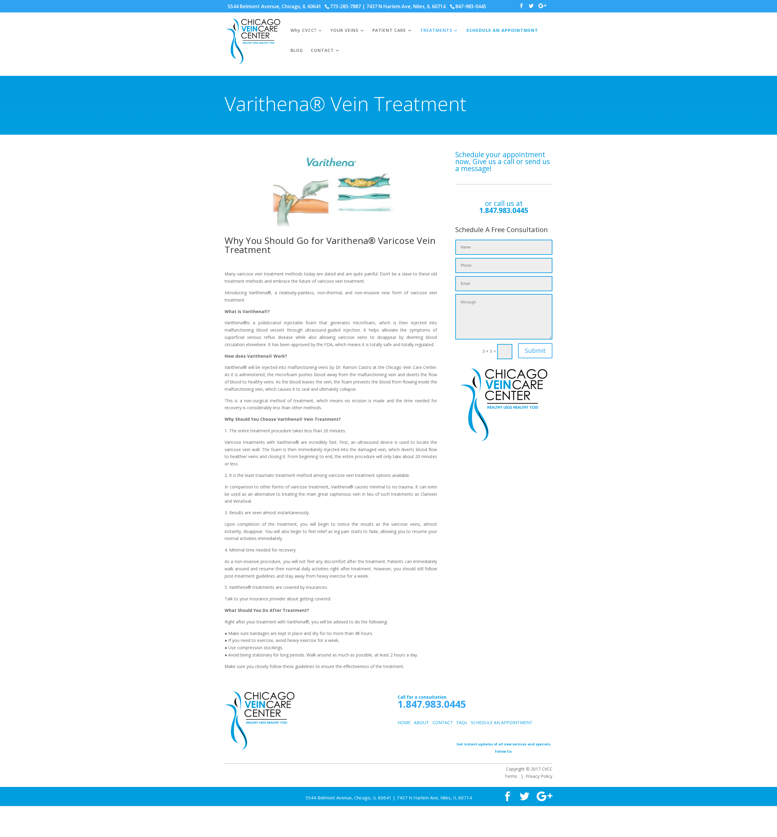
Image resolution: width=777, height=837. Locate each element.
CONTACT (322, 50)
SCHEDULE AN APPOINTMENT (502, 30)
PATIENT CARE (389, 30)
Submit (535, 350)
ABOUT (421, 722)
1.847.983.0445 (503, 210)
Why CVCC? (303, 30)
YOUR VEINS (344, 30)
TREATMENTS (436, 30)
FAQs (461, 722)
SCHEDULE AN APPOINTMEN (500, 722)
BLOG (296, 50)
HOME (404, 722)
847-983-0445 (470, 6)
